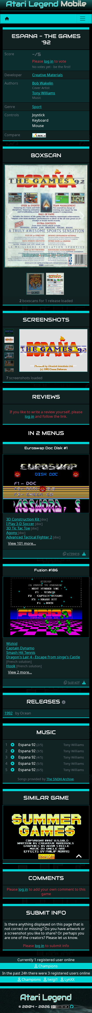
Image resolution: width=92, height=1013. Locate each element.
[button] (10, 216)
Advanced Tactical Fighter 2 (29, 537)
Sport (37, 106)
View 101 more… (22, 543)
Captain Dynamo (20, 648)
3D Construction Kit (23, 519)
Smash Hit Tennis (20, 652)
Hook (10, 665)
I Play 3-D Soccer (20, 523)
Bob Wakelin (42, 83)
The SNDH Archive (60, 779)
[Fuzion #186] (46, 606)
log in (48, 61)
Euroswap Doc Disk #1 (46, 448)
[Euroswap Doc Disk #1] (46, 483)
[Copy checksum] (64, 553)
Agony (12, 532)
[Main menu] (82, 18)
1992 (8, 713)
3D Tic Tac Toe (18, 528)
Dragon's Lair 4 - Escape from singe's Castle (43, 657)
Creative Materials (47, 74)
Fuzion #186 (46, 570)
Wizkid (11, 643)
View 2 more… (20, 672)
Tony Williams (43, 93)
